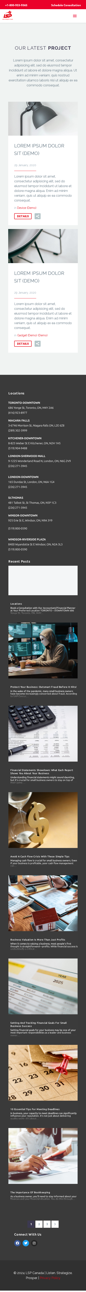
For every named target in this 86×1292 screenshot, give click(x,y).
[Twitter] (26, 1243)
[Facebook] (17, 1243)
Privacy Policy (50, 1278)
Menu (77, 16)
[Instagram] (34, 1243)
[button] (38, 216)
